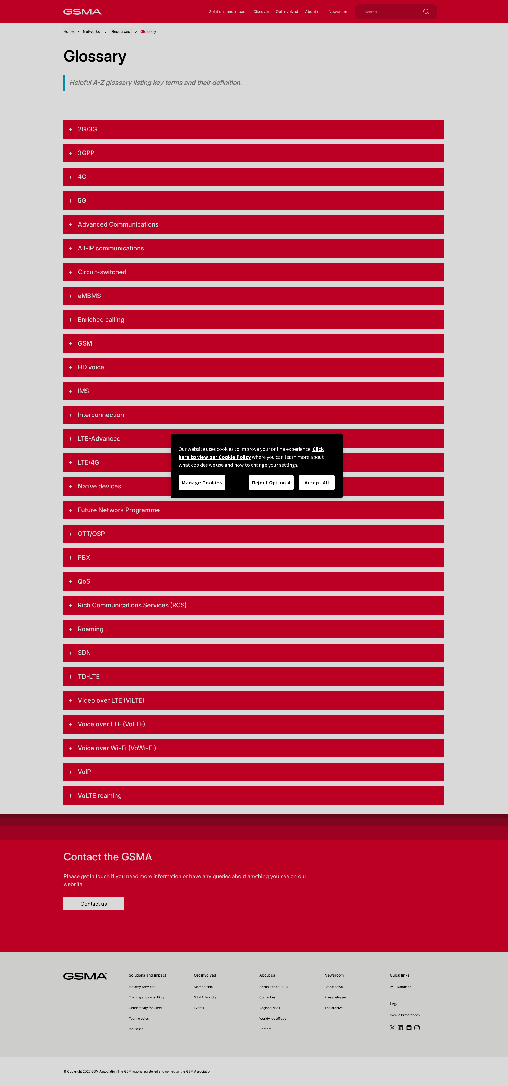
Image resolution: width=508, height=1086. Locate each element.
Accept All (317, 482)
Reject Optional (271, 482)
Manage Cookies (202, 482)
